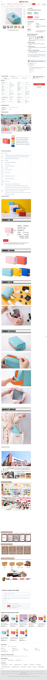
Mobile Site (22, 672)
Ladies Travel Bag (23, 666)
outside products (26, 649)
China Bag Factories (4, 664)
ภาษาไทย (44, 673)
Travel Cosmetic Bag (18, 660)
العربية (33, 673)
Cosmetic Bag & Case (12, 6)
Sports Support (14, 648)
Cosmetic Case (4, 660)
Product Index (42, 671)
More (2, 668)
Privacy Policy (37, 676)
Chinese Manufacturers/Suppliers (15, 671)
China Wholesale (22, 671)
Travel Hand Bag (38, 664)
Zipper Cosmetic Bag (22, 6)
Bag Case (10, 664)
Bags (24, 648)
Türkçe (19, 674)
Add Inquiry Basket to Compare (14, 30)
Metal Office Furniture (15, 649)
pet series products (3, 649)
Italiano (24, 673)
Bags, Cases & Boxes (5, 6)
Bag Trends (34, 666)
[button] (28, 78)
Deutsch (27, 673)
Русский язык (20, 673)
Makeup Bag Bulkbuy (41, 666)
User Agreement (29, 676)
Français (17, 673)
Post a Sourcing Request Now (12, 607)
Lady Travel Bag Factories (15, 666)
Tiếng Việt (22, 674)
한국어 (36, 673)
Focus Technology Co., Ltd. (17, 676)
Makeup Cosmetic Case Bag (6, 666)
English (7, 673)
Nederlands (30, 673)
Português (13, 673)
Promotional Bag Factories (18, 664)
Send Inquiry (30, 17)
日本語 (39, 673)
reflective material (37, 649)
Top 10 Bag (29, 666)
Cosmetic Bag (17, 6)
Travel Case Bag (31, 664)
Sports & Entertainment (4, 651)
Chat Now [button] (37, 17)
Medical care (2, 648)
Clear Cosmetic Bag (10, 660)
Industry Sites (32, 671)
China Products (8, 671)
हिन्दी (41, 673)
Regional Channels (37, 671)
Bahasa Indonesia (26, 674)
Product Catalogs (13, 646)
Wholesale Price (28, 671)
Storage (36, 648)
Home (1, 6)
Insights (25, 672)
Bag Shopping (25, 664)
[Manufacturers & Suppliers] (23, 1)
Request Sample (42, 19)
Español (10, 673)
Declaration (33, 676)
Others (13, 651)
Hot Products (3, 671)
